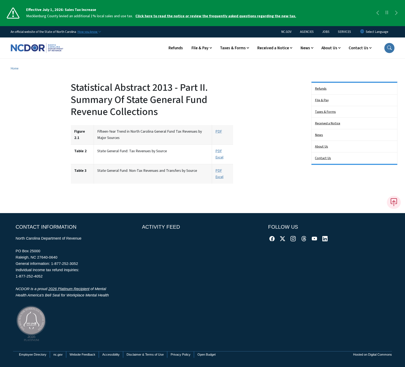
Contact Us (323, 158)
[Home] (37, 43)
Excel (219, 157)
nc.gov (58, 354)
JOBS (325, 31)
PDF (218, 131)
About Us (321, 146)
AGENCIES (307, 31)
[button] (389, 48)
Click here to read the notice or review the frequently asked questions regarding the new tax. (215, 16)
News (319, 135)
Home (15, 68)
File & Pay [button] (200, 48)
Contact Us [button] (358, 48)
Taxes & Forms (325, 111)
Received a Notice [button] (273, 48)
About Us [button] (329, 48)
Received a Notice (327, 123)
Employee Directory (32, 354)
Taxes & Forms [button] (233, 48)
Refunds (175, 48)
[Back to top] (394, 202)
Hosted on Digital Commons (372, 354)
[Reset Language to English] (362, 32)
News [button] (305, 48)
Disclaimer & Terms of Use (145, 354)
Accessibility (111, 354)
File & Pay (322, 100)
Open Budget (206, 354)
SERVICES (344, 31)
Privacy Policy (180, 354)
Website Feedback (82, 354)
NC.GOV (286, 31)
